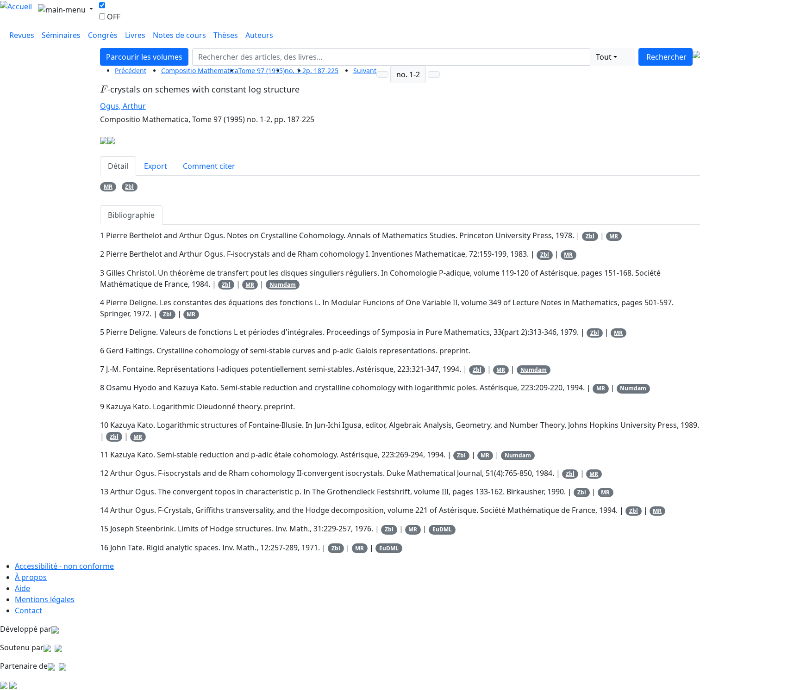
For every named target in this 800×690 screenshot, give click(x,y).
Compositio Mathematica (199, 70)
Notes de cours (179, 35)
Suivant (364, 70)
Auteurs (259, 35)
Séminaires (61, 35)
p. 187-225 (322, 70)
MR (108, 187)
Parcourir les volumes (144, 57)
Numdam (282, 285)
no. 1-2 (295, 70)
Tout (604, 57)
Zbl (129, 187)
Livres (135, 35)
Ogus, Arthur (123, 106)
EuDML (442, 529)
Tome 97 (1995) (261, 70)
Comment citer (209, 166)
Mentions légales (45, 599)
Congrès (103, 35)
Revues (21, 35)
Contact (28, 610)
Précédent (130, 70)
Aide (22, 588)
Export (155, 166)
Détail (118, 166)
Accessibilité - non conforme (64, 566)
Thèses (225, 35)
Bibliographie (131, 215)
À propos (31, 577)
